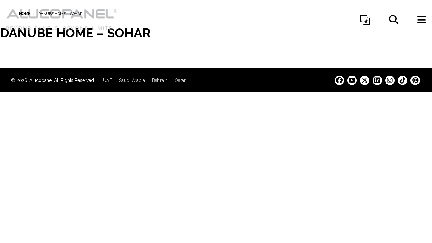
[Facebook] (339, 80)
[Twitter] (364, 80)
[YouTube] (352, 80)
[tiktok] (402, 80)
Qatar (180, 80)
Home (24, 13)
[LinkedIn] (377, 80)
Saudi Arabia (132, 80)
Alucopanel (41, 80)
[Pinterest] (415, 80)
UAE (107, 80)
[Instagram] (390, 80)
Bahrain (160, 80)
